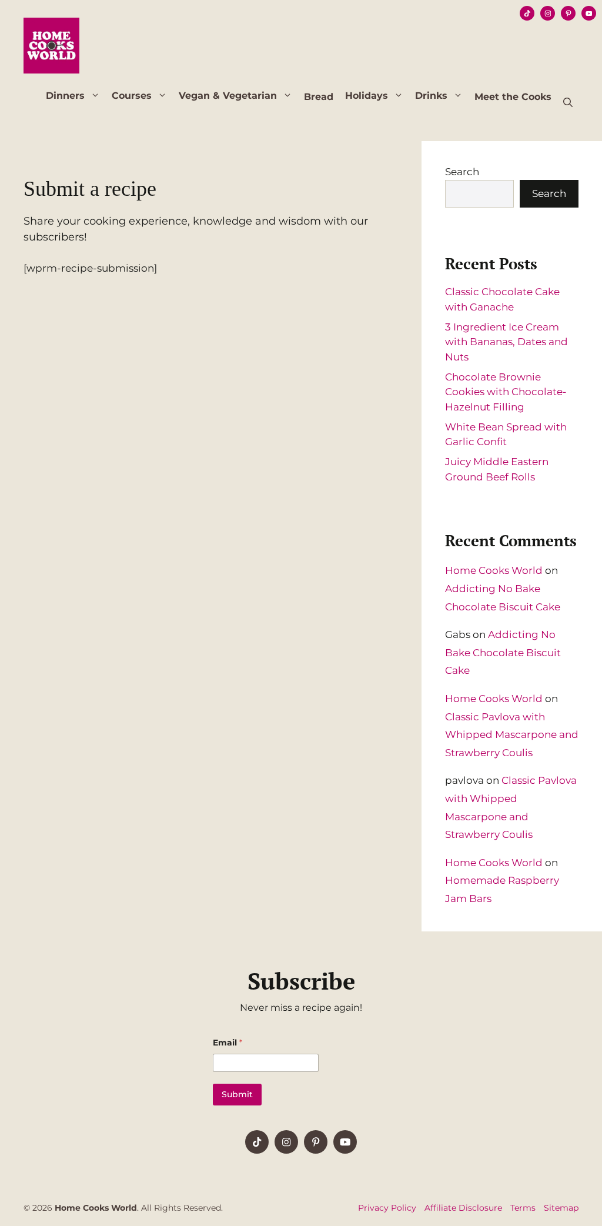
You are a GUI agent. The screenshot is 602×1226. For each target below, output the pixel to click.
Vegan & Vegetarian (228, 95)
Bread (318, 96)
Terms (523, 1207)
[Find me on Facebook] (257, 1142)
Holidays (366, 95)
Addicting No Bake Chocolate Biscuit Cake (503, 652)
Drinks (431, 95)
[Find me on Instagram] (315, 1142)
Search (462, 172)
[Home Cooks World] (51, 44)
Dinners (65, 95)
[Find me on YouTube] (345, 1142)
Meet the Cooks (512, 96)
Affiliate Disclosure (463, 1207)
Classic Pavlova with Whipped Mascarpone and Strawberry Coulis (511, 735)
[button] (567, 103)
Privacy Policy (387, 1207)
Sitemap (561, 1207)
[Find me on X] (286, 1142)
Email (227, 1043)
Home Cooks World (494, 570)
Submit (237, 1094)
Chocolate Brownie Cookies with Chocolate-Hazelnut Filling (506, 392)
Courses (132, 95)
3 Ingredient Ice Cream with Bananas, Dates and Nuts (506, 342)
